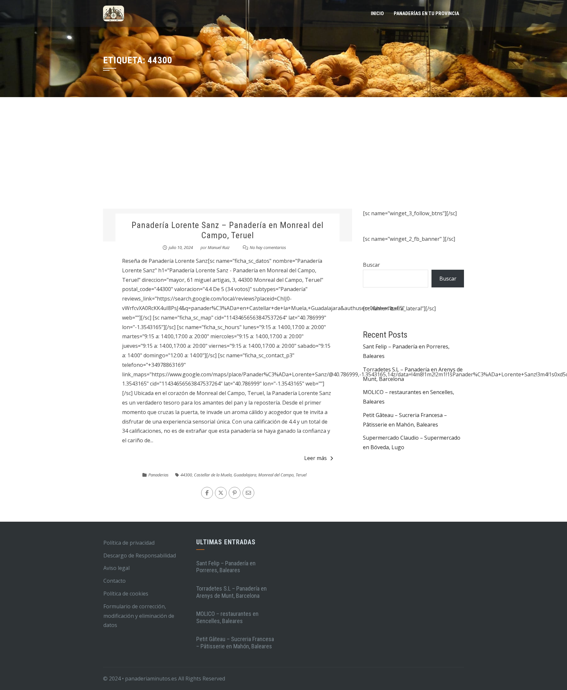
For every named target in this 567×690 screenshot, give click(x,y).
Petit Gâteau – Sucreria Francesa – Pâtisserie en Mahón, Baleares (235, 643)
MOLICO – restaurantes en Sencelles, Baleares (227, 617)
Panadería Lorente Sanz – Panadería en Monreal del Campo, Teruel (228, 230)
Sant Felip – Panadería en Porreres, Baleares (226, 567)
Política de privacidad (129, 542)
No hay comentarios (268, 247)
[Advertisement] (283, 159)
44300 (186, 475)
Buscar (371, 264)
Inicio (377, 13)
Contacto (114, 580)
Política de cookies (125, 593)
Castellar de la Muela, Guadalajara (225, 475)
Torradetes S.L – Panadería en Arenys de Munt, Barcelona (231, 592)
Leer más (315, 458)
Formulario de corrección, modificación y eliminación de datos (138, 616)
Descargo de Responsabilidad (139, 555)
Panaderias (158, 475)
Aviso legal (116, 568)
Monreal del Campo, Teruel (282, 475)
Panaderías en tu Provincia (426, 13)
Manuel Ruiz (219, 247)
